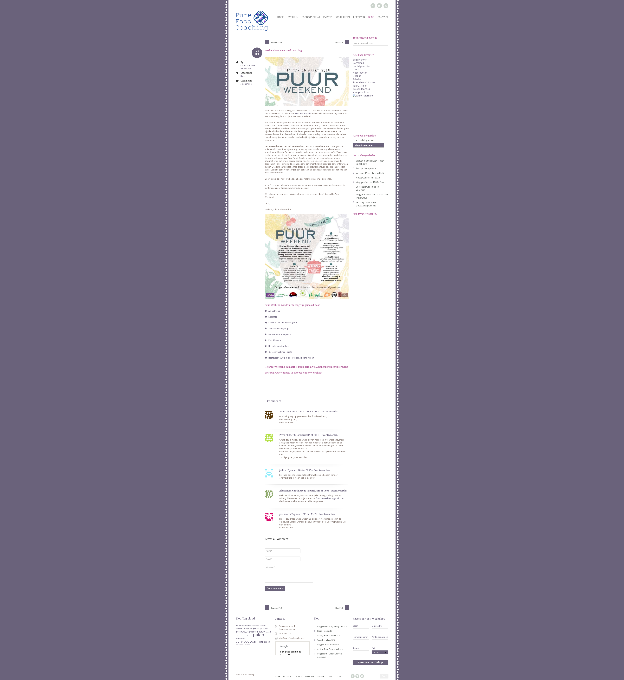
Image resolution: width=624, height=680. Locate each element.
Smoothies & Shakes (364, 82)
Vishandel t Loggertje (278, 328)
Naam (355, 626)
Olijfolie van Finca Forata (280, 351)
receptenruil (240, 645)
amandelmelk (254, 626)
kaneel (268, 632)
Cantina (298, 676)
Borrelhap (358, 62)
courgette (247, 628)
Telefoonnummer (360, 637)
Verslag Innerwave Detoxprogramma (366, 204)
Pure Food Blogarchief (363, 140)
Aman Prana (274, 310)
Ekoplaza (272, 316)
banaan (239, 629)
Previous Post (276, 42)
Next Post (339, 42)
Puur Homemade (303, 113)
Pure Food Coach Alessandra (248, 67)
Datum (356, 648)
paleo (258, 635)
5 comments (246, 83)
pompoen (240, 638)
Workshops (343, 17)
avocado (263, 626)
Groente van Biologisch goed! (282, 322)
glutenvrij (240, 631)
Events (327, 17)
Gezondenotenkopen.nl (279, 334)
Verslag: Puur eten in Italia (370, 173)
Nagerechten (360, 72)
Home (280, 17)
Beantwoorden (330, 411)
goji (246, 632)
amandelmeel (242, 625)
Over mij (292, 17)
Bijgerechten (360, 59)
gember (256, 628)
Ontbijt (357, 75)
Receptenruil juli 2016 (368, 177)
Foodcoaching (311, 17)
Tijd (373, 648)
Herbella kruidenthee (278, 346)
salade (247, 645)
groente (252, 631)
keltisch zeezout (242, 636)
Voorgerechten (361, 92)
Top (383, 676)
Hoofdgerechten (362, 66)
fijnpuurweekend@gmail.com (330, 498)
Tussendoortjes (361, 88)
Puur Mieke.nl (275, 340)
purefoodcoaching (249, 641)
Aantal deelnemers (380, 637)
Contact (382, 17)
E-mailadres (377, 626)
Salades (357, 79)
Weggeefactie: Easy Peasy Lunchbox (332, 626)
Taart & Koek (360, 85)
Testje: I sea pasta (366, 168)
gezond (264, 628)
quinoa (266, 641)
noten (250, 636)
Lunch (356, 69)
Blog (371, 17)
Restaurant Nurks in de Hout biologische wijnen (291, 357)
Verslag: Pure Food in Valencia (330, 649)
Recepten (359, 17)
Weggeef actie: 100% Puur (370, 182)
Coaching (287, 676)
